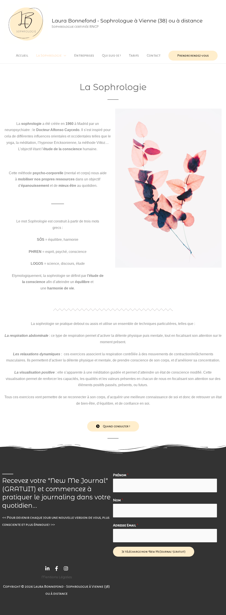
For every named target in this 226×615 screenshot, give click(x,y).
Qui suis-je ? (111, 55)
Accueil (22, 55)
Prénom (120, 475)
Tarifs (134, 55)
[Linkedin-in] (47, 568)
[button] (113, 426)
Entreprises (84, 55)
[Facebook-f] (56, 568)
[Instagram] (65, 568)
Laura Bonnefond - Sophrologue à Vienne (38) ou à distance (127, 21)
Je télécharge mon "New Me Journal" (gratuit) (153, 551)
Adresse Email (125, 525)
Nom (118, 500)
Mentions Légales (56, 577)
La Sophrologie (49, 55)
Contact (153, 55)
